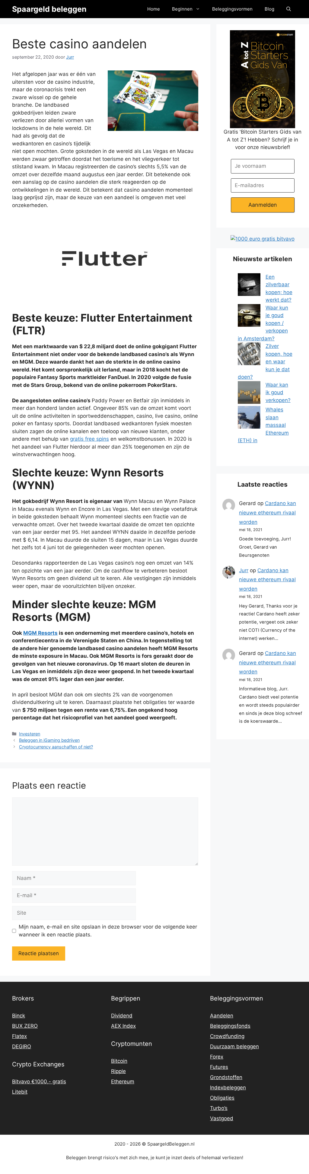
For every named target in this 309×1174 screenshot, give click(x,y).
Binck (18, 1016)
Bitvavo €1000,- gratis (39, 1081)
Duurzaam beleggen (234, 1046)
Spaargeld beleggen (49, 9)
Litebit (19, 1092)
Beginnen (182, 9)
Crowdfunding (227, 1036)
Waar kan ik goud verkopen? (278, 392)
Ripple (118, 1071)
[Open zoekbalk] (288, 9)
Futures (219, 1067)
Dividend (121, 1016)
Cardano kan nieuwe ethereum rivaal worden (267, 512)
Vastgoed (221, 1118)
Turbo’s (219, 1108)
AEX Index (123, 1026)
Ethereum (122, 1081)
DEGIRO (21, 1046)
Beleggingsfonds (230, 1026)
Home (153, 9)
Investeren (29, 733)
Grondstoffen (226, 1077)
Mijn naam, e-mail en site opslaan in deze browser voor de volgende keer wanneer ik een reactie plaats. (108, 931)
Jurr (243, 570)
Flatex (19, 1036)
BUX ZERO (25, 1026)
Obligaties (222, 1098)
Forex (216, 1057)
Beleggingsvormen (232, 9)
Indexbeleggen (228, 1088)
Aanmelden (262, 205)
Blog (269, 9)
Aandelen (221, 1016)
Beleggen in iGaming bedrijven (49, 740)
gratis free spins (89, 439)
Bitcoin (119, 1061)
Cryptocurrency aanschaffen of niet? (56, 746)
